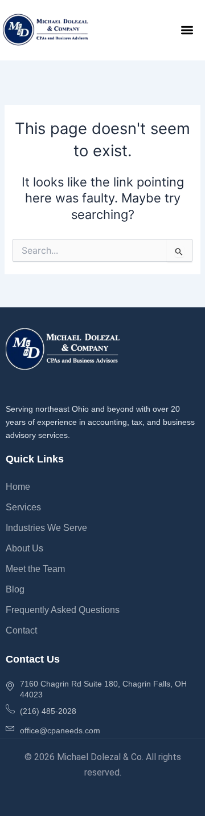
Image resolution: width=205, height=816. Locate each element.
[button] (188, 30)
